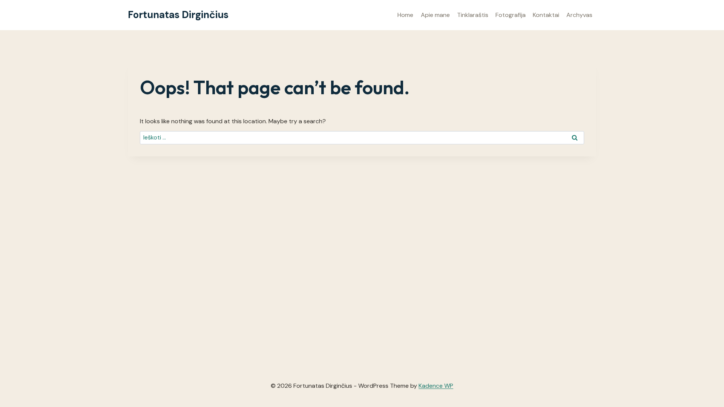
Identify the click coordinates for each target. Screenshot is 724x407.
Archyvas (579, 15)
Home (405, 15)
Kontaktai (546, 15)
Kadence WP (436, 386)
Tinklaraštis (472, 15)
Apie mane (435, 15)
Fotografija (510, 15)
